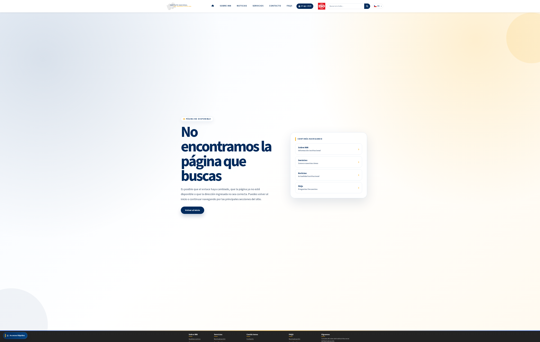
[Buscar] (367, 6)
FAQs (289, 5)
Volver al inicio (192, 210)
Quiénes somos (194, 339)
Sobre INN (225, 5)
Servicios (258, 5)
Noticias (242, 5)
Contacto (275, 5)
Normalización (219, 339)
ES (378, 6)
